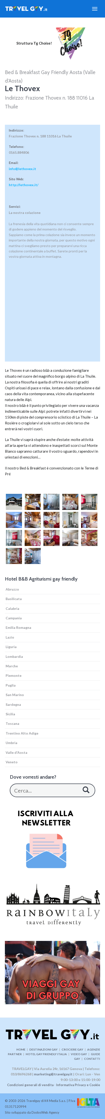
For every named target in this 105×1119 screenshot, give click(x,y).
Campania (14, 618)
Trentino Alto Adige (22, 733)
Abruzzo (12, 589)
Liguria (11, 647)
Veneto (12, 762)
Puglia (11, 685)
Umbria (11, 743)
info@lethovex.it (22, 169)
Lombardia (14, 656)
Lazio (10, 637)
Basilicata (14, 599)
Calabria (12, 608)
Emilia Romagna (18, 627)
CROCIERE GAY (72, 1049)
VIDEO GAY (79, 1054)
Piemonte (13, 675)
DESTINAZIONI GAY (43, 1049)
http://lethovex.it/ (23, 185)
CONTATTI (92, 1059)
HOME (20, 1049)
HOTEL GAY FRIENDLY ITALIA (46, 1054)
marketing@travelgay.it (53, 1074)
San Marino (15, 695)
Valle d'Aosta (16, 752)
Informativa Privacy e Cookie (78, 1085)
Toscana (12, 723)
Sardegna (13, 704)
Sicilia (10, 714)
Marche (12, 666)
